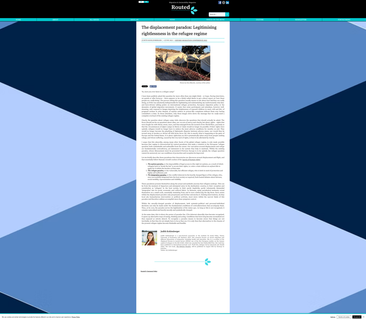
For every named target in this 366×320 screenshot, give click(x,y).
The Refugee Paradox (183, 246)
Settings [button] (332, 317)
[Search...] (227, 14)
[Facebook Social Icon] (219, 2)
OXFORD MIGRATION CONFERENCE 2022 (191, 40)
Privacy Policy (76, 317)
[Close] (364, 316)
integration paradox (158, 175)
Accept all (357, 317)
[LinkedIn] (227, 2)
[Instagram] (223, 2)
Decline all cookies (344, 317)
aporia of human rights (191, 160)
